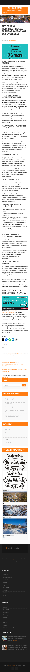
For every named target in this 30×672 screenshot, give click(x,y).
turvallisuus (10, 355)
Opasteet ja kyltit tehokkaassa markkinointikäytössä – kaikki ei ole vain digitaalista (12, 364)
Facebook (16, 548)
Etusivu (5, 607)
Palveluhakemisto (7, 577)
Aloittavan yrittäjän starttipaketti (12, 407)
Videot (4, 595)
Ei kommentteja (12, 40)
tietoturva (4, 355)
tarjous (18, 353)
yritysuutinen (8, 442)
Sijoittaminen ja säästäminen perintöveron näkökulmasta (15, 403)
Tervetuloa (5, 574)
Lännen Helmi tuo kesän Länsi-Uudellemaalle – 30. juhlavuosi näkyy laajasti (15, 411)
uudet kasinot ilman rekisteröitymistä (12, 598)
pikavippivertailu (14, 559)
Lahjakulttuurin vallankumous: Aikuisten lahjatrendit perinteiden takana (14, 415)
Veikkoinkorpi (11, 665)
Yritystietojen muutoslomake (10, 627)
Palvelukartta (6, 612)
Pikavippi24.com (6, 377)
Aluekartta (5, 580)
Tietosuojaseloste (7, 592)
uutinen (6, 436)
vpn (22, 355)
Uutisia (5, 582)
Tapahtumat (6, 585)
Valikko (4, 12)
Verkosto (5, 620)
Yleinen (22, 353)
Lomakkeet (6, 587)
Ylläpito (5, 590)
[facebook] (15, 2)
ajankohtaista (11, 353)
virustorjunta (17, 355)
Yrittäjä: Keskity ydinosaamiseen (12, 399)
